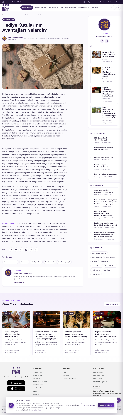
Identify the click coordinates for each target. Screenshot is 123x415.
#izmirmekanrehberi (10, 262)
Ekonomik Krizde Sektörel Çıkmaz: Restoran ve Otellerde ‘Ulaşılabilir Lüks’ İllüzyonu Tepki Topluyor (105, 202)
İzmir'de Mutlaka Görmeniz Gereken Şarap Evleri (103, 149)
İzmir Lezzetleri (111, 257)
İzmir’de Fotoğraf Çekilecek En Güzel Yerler (102, 166)
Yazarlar (95, 7)
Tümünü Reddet (89, 405)
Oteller (110, 2)
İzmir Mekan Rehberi (15, 37)
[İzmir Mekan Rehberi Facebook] (102, 41)
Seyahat (107, 270)
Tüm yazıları (18, 283)
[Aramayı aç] (113, 7)
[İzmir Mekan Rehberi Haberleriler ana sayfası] (5, 7)
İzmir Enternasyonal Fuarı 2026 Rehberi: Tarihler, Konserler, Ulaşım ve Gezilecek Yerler (109, 112)
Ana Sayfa (88, 2)
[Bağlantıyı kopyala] (36, 249)
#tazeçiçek (24, 262)
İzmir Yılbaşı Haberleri (68, 7)
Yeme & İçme (96, 274)
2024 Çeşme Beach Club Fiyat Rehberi (100, 139)
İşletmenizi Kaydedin (100, 382)
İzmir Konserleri (83, 7)
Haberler (5, 15)
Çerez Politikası (36, 410)
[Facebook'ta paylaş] (11, 249)
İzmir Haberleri (27, 7)
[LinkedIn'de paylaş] (26, 249)
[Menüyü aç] (118, 7)
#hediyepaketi (49, 262)
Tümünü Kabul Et (106, 405)
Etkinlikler (103, 2)
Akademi (95, 261)
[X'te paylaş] (16, 249)
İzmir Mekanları (98, 372)
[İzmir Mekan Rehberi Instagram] (107, 41)
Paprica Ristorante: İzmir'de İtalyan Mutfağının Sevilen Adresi (108, 92)
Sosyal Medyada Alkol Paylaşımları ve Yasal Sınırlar (109, 54)
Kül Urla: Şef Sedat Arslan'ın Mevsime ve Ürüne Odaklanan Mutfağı (109, 72)
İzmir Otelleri (97, 378)
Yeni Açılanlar (53, 7)
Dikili (64, 372)
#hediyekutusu (36, 262)
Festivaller (104, 261)
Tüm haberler (111, 304)
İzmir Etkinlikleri (40, 7)
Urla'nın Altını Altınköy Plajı (103, 157)
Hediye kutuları (8, 223)
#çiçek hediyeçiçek (64, 262)
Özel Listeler (117, 2)
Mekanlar (95, 2)
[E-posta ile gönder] (31, 249)
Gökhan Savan (41, 350)
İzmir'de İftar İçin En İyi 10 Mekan (105, 174)
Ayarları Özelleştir (72, 405)
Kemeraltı (66, 375)
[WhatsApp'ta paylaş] (21, 249)
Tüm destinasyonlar (69, 378)
